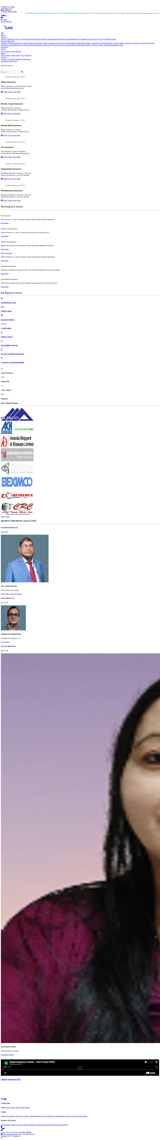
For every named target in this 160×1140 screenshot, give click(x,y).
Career (15, 61)
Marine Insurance (17, 1125)
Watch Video (7, 92)
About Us (4, 39)
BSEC (27, 1108)
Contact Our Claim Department (76, 1116)
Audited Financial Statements (32, 43)
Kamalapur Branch (7, 1055)
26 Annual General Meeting (11, 51)
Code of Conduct (98, 45)
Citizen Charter (118, 43)
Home (3, 35)
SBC (13, 1108)
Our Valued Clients (109, 39)
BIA (8, 1108)
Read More (5, 223)
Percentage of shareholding (65, 43)
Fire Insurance (6, 1125)
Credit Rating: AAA (6, 8)
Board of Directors (41, 39)
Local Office (5, 642)
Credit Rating (6, 328)
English (3, 21)
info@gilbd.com (6, 10)
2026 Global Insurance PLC (12, 1134)
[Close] (2, 70)
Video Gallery (16, 55)
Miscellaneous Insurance (59, 1125)
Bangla (9, 21)
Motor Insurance (6, 253)
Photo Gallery (5, 55)
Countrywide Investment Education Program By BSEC (72, 45)
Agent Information (72, 39)
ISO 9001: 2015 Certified (8, 7)
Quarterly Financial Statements (11, 43)
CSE (22, 1108)
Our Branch (83, 39)
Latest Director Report (27, 45)
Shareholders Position (83, 43)
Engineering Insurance (43, 1125)
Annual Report (14, 45)
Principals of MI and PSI (44, 45)
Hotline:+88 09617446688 (10, 12)
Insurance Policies (7, 320)
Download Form (6, 61)
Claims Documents (7, 1116)
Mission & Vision (14, 39)
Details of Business (49, 43)
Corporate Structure (27, 39)
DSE (18, 1108)
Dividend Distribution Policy (114, 45)
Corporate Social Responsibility (102, 43)
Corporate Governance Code (134, 43)
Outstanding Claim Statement (55, 1116)
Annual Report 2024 (8, 303)
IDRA (4, 1108)
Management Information (56, 39)
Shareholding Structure (9, 345)
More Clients (5, 517)
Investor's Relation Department (19, 59)
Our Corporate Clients (95, 39)
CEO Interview (26, 55)
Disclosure (4, 47)
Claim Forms (18, 1116)
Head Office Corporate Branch (11, 594)
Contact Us (5, 59)
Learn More (16, 92)
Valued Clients (6, 311)
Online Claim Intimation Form (34, 1116)
